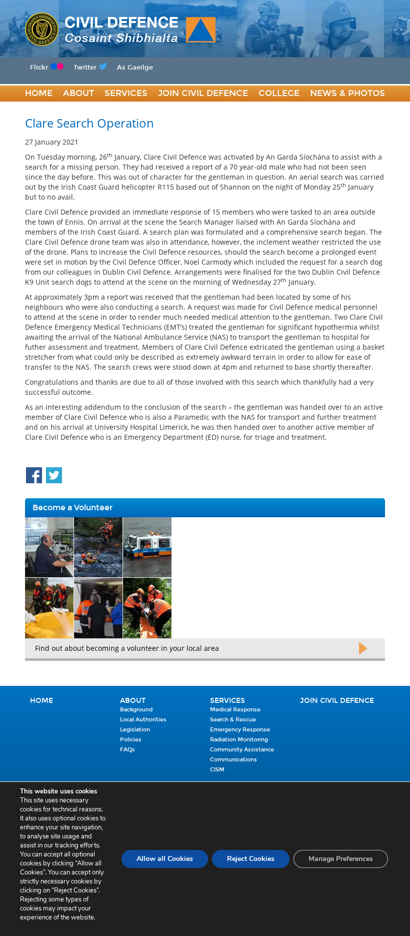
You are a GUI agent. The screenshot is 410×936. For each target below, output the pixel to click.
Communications (233, 759)
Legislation (135, 729)
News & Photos (347, 93)
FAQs (127, 749)
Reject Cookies (250, 858)
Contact (46, 110)
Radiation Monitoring (239, 739)
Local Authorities (143, 719)
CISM (217, 769)
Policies (131, 739)
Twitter (85, 67)
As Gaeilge (135, 67)
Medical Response (235, 709)
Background (136, 709)
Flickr (39, 67)
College (279, 93)
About (78, 93)
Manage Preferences (340, 858)
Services (126, 93)
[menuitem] (38, 94)
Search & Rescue (233, 719)
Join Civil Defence (203, 93)
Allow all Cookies (164, 858)
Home (38, 93)
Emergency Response (240, 729)
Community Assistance (242, 749)
